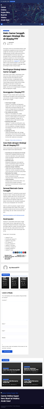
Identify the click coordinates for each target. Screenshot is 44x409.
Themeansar (3, 407)
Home (42, 406)
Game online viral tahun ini (16, 140)
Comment (4, 300)
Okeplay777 (16, 61)
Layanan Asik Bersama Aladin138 (10, 381)
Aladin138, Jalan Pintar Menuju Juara (20, 256)
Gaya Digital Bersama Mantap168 (31, 381)
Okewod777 (11, 42)
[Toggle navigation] (21, 24)
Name (3, 323)
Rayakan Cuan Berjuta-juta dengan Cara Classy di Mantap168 (9, 257)
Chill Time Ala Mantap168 (11, 370)
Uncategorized (6, 30)
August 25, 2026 (7, 384)
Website (3, 337)
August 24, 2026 (28, 384)
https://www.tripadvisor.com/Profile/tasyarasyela (13, 215)
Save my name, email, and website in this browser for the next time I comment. (14, 347)
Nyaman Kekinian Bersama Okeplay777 (31, 369)
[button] (40, 24)
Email (3, 330)
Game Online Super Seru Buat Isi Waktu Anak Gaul (10, 398)
